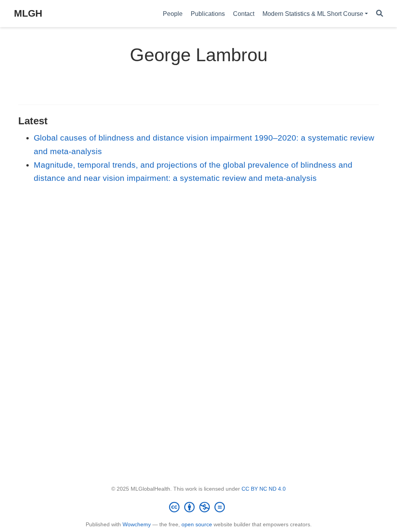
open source (196, 524)
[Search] (379, 13)
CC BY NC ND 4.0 (264, 489)
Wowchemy (137, 524)
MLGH (28, 13)
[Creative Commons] (198, 507)
